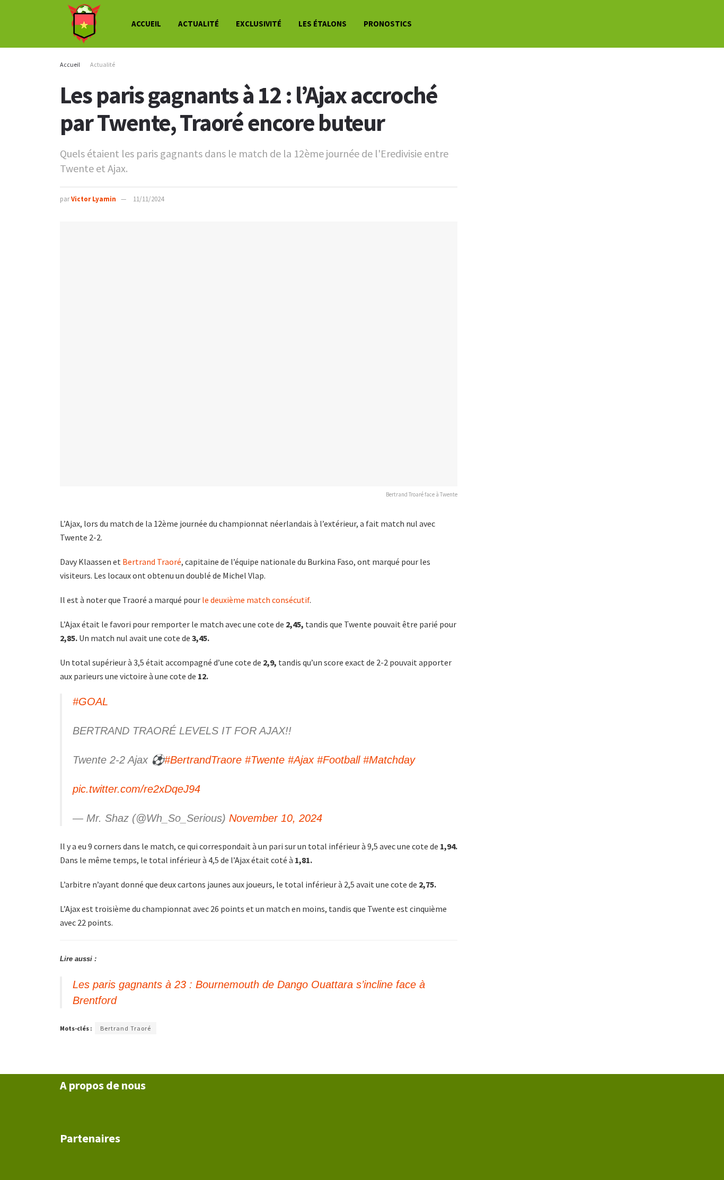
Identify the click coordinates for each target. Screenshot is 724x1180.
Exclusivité (258, 24)
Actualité (198, 24)
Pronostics (388, 24)
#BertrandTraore (203, 760)
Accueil (146, 24)
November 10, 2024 (275, 818)
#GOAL (90, 701)
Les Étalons (322, 24)
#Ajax (301, 760)
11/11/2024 (148, 198)
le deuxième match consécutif (256, 600)
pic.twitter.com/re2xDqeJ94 (136, 789)
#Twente (265, 760)
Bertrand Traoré (151, 561)
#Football (338, 760)
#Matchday (389, 760)
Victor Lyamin (93, 198)
